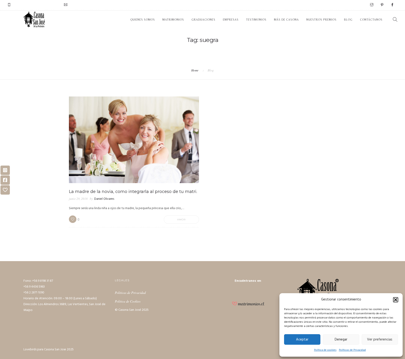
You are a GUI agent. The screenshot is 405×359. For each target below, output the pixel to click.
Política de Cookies (127, 301)
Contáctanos (371, 19)
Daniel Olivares (104, 198)
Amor (181, 219)
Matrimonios (173, 19)
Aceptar (302, 339)
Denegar (341, 339)
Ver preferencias (379, 339)
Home (195, 70)
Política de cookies (325, 350)
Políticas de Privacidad (352, 350)
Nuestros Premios (321, 19)
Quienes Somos (142, 19)
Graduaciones (203, 19)
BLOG (348, 19)
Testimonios (256, 19)
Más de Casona (286, 19)
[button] (395, 299)
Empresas (231, 19)
